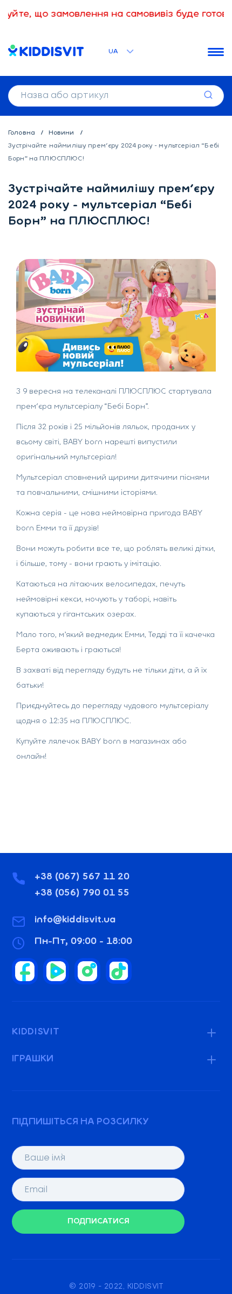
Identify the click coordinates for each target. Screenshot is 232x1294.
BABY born (83, 442)
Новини (62, 133)
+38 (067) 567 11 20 (82, 877)
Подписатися (98, 1222)
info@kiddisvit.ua (75, 920)
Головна (22, 133)
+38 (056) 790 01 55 (82, 893)
